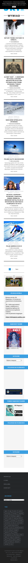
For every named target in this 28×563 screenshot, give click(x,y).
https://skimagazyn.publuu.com (15, 317)
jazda (10, 518)
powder (6, 527)
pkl (5, 525)
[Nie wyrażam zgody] (26, 4)
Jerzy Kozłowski (14, 161)
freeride (6, 516)
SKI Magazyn (14, 205)
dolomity (21, 513)
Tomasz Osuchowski (14, 87)
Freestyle (17, 191)
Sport (16, 155)
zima (11, 544)
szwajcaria (16, 537)
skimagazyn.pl (8, 534)
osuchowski (19, 523)
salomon (7, 532)
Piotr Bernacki (15, 41)
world (6, 541)
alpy (10, 511)
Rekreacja (16, 116)
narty (13, 523)
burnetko (14, 513)
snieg (11, 537)
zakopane (17, 541)
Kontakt (7, 488)
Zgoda (14, 6)
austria (20, 511)
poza (11, 527)
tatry (6, 539)
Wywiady (13, 36)
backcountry (8, 513)
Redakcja (7, 476)
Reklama (7, 484)
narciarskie (20, 520)
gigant (18, 516)
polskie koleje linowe (13, 525)
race (6, 530)
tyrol (14, 539)
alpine (6, 511)
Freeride (12, 191)
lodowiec (7, 520)
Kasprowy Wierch (18, 518)
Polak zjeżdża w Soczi (14, 246)
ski (11, 532)
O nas (6, 480)
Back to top (14, 559)
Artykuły (7, 36)
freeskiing (12, 516)
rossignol (16, 530)
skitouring (15, 534)
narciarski (13, 520)
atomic (15, 511)
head (6, 518)
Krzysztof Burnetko (14, 123)
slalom (6, 537)
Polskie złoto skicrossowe (14, 159)
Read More (14, 53)
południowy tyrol (19, 527)
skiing (15, 532)
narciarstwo (7, 523)
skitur (21, 534)
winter (18, 539)
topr (10, 539)
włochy (11, 541)
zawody (6, 544)
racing (10, 530)
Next (17, 269)
